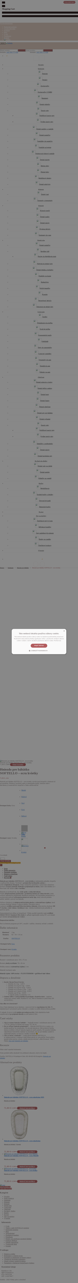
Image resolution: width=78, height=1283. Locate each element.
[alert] (39, 641)
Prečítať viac (57, 641)
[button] (39, 651)
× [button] (64, 631)
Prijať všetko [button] (39, 645)
